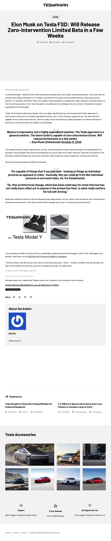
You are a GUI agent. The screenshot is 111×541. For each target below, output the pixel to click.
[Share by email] (31, 297)
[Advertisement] (55, 65)
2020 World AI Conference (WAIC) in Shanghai (47, 256)
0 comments (69, 42)
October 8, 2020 (72, 142)
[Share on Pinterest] (25, 297)
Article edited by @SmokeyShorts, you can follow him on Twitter (32, 285)
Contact (8, 533)
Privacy (23, 533)
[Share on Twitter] (19, 297)
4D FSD (55, 17)
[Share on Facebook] (14, 297)
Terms (16, 533)
